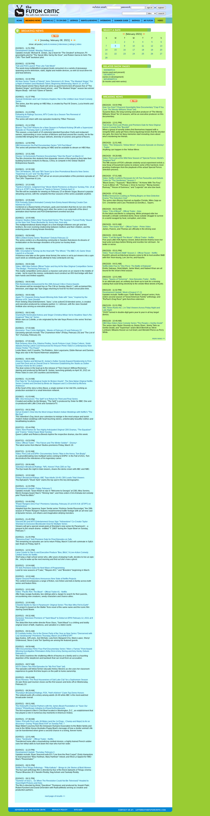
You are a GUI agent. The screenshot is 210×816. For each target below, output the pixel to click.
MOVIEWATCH (110, 79)
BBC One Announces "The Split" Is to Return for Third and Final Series (47, 399)
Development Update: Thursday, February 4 (35, 752)
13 (161, 46)
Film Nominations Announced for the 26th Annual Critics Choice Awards (47, 284)
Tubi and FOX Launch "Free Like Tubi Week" (35, 66)
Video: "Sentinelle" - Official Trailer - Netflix (34, 739)
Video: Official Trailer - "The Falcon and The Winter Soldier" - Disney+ (46, 443)
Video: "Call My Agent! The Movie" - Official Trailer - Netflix (128, 237)
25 (143, 54)
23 (124, 54)
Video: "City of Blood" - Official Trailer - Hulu (122, 211)
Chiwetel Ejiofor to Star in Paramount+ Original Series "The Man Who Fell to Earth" (52, 605)
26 (152, 54)
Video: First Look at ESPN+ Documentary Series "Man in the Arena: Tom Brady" (51, 454)
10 (134, 46)
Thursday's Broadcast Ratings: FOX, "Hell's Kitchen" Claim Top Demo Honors (50, 693)
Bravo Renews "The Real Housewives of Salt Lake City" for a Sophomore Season (52, 680)
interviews (62, 44)
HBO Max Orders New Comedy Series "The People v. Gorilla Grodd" (133, 323)
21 (106, 54)
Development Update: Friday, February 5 (34, 488)
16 (124, 50)
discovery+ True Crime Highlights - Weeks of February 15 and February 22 (49, 330)
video (78, 44)
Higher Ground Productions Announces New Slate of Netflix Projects (46, 579)
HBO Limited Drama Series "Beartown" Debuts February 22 (42, 238)
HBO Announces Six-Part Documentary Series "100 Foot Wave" (44, 145)
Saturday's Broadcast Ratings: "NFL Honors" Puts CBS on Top (43, 467)
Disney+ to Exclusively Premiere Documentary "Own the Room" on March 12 (50, 156)
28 (106, 58)
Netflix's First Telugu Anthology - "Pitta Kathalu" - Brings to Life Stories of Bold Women (53, 767)
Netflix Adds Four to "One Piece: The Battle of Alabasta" (127, 266)
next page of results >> (55, 796)
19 (152, 50)
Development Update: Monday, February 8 (34, 50)
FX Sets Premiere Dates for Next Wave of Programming (40, 568)
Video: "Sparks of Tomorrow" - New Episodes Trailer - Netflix (129, 279)
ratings (72, 44)
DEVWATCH (109, 74)
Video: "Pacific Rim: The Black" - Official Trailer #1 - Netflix (41, 592)
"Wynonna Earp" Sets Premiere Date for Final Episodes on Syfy (44, 539)
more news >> (158, 338)
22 (115, 54)
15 (115, 50)
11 (143, 46)
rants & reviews (50, 44)
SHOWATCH (109, 70)
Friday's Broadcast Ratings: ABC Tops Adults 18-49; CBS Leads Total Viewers (50, 477)
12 (152, 46)
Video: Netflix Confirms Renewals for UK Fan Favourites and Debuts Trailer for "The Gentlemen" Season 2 (133, 179)
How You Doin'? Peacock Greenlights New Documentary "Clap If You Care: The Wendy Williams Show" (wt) (133, 108)
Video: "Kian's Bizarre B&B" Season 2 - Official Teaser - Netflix (130, 253)
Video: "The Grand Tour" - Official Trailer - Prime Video (127, 227)
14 (106, 50)
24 (134, 54)
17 (134, 50)
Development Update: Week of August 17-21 (122, 292)
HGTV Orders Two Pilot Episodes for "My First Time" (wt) (40, 666)
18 (143, 50)
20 (161, 50)
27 (161, 54)
